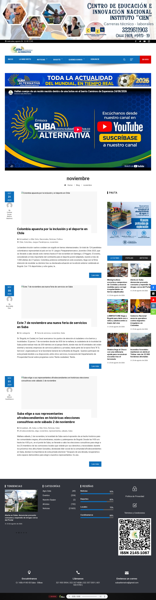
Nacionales (44, 239)
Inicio (10, 59)
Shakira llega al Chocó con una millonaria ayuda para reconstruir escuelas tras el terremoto (117, 354)
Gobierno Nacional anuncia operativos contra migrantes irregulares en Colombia (138, 320)
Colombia (28, 242)
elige (37, 431)
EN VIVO (145, 59)
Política (60, 239)
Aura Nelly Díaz (9, 307)
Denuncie (95, 59)
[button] (78, 20)
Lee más (95, 275)
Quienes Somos (75, 60)
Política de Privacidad (134, 496)
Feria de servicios (44, 333)
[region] (78, 20)
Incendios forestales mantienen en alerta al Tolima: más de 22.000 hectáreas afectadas (140, 353)
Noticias (41, 60)
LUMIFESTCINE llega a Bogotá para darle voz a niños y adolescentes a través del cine (117, 319)
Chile (21, 242)
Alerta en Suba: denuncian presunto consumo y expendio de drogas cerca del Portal (140, 283)
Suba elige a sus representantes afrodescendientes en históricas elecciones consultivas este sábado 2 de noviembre (48, 418)
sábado (65, 431)
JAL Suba (32, 428)
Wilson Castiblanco (9, 398)
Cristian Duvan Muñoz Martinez (9, 215)
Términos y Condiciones (134, 513)
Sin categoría (24, 333)
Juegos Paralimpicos (40, 242)
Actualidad (23, 239)
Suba (63, 333)
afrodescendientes (26, 431)
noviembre (54, 242)
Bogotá (56, 60)
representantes (55, 431)
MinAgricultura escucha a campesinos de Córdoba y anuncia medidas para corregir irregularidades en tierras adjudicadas (117, 286)
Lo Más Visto (25, 59)
